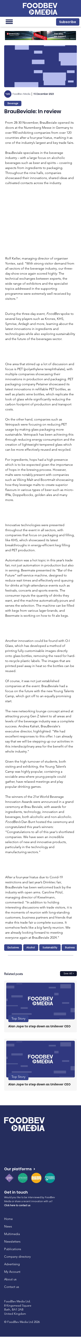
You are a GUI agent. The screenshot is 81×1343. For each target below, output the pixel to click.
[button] (68, 22)
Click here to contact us (17, 1205)
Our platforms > (19, 1169)
